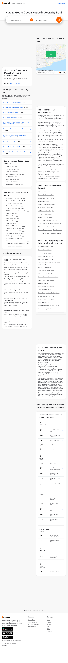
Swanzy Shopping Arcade (45, 230)
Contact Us (4, 645)
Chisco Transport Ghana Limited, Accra (48, 293)
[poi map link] (51, 59)
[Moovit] (6, 3)
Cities (48, 629)
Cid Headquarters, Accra (44, 289)
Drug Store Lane (57, 230)
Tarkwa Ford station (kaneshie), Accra (48, 305)
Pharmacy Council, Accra (44, 214)
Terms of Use (5, 643)
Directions (49, 631)
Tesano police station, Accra (46, 286)
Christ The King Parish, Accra (46, 270)
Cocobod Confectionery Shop (46, 195)
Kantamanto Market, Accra (45, 259)
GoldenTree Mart (42, 191)
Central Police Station (44, 198)
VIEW (19, 166)
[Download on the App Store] (7, 633)
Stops (48, 626)
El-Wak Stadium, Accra (44, 302)
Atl (39, 226)
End (35, 18)
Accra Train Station (43, 233)
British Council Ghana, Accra (45, 296)
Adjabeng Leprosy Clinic (44, 201)
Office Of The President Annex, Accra (48, 277)
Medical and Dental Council (45, 217)
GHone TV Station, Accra (44, 267)
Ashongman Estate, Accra (45, 256)
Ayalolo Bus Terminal (55, 233)
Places (49, 622)
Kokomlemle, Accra (43, 283)
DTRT (52, 198)
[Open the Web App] (7, 637)
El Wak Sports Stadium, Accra (46, 280)
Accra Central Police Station (45, 207)
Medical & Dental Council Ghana (46, 204)
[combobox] (19, 20)
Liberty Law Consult (46, 226)
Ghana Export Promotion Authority (47, 220)
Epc (53, 211)
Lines (48, 620)
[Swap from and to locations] (31, 19)
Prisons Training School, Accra (46, 308)
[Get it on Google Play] (7, 629)
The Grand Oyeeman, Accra (45, 246)
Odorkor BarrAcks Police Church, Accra (48, 274)
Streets (49, 624)
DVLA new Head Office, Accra (46, 299)
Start (10, 18)
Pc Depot (55, 226)
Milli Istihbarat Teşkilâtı (44, 211)
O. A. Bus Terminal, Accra (44, 250)
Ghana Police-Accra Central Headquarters (49, 223)
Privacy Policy (13, 643)
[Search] (59, 20)
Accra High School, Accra (44, 253)
